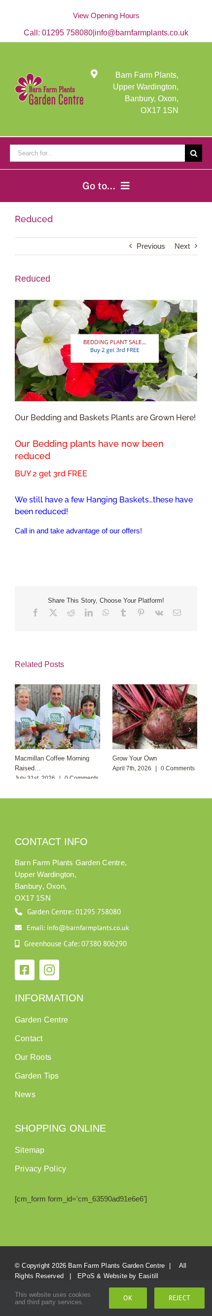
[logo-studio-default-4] (49, 77)
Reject (179, 1297)
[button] (22, 729)
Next (182, 246)
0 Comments (82, 778)
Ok (128, 1297)
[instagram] (49, 970)
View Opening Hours (106, 15)
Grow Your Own (134, 758)
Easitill (149, 1276)
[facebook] (25, 970)
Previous (151, 246)
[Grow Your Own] (155, 688)
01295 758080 (67, 33)
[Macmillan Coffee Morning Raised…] (57, 688)
